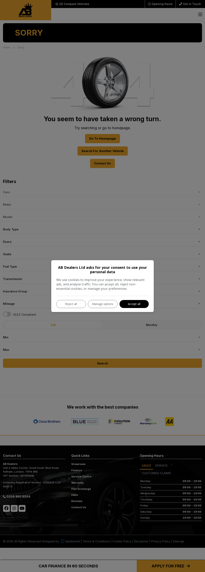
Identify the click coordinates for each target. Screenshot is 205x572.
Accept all (134, 304)
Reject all (71, 304)
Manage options (102, 304)
